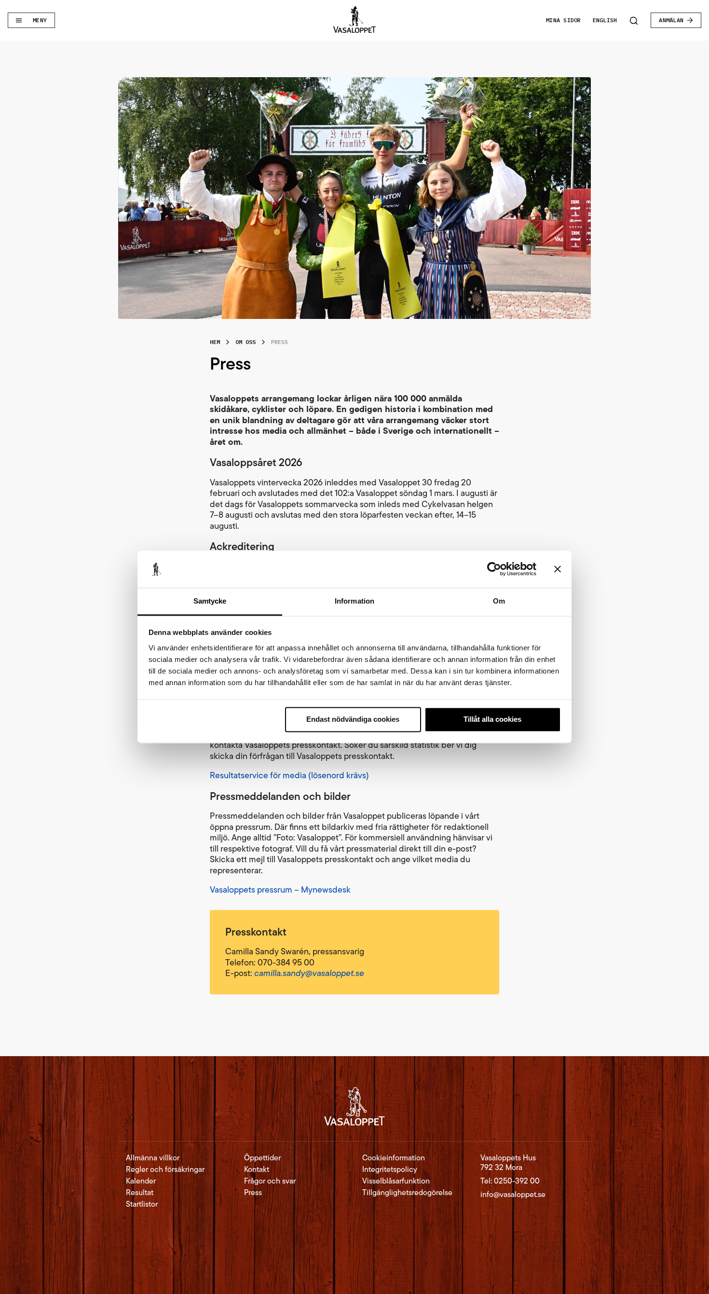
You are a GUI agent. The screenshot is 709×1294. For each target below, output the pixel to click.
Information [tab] (354, 601)
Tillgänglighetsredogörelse (407, 1193)
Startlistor (142, 1204)
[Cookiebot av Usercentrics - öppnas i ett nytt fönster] (494, 569)
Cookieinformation (393, 1158)
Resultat (139, 1193)
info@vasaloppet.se (512, 1194)
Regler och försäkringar (165, 1169)
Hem (215, 341)
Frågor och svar (270, 1181)
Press (253, 1193)
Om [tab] (499, 601)
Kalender (141, 1181)
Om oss (245, 341)
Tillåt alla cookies (492, 720)
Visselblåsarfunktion (396, 1181)
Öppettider (262, 1158)
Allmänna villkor (152, 1158)
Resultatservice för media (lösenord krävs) (289, 775)
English (605, 20)
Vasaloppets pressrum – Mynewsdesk (280, 889)
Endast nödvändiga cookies (352, 720)
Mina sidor (563, 20)
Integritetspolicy (389, 1169)
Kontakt (256, 1169)
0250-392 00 (517, 1180)
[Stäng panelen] (557, 569)
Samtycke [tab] (210, 601)
